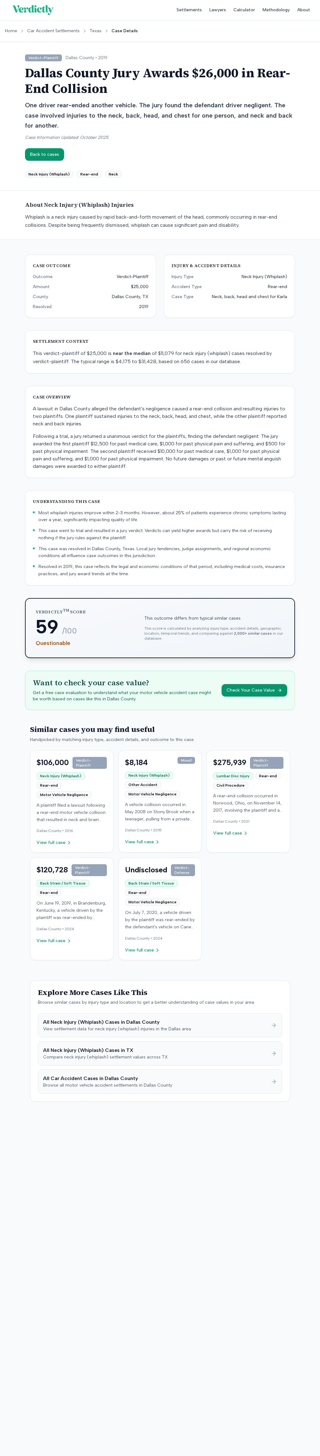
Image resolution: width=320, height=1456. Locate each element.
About (303, 10)
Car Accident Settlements (53, 30)
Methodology (276, 10)
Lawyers (217, 10)
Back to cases (44, 154)
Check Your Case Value (251, 690)
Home (11, 30)
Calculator (244, 10)
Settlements (189, 10)
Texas (96, 30)
